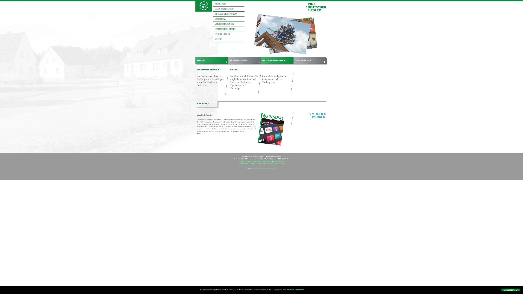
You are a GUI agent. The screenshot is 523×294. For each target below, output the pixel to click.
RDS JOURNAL (220, 19)
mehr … (199, 133)
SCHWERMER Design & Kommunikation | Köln (265, 168)
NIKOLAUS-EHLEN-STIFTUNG (226, 14)
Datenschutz (267, 161)
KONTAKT (218, 39)
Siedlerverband (244, 163)
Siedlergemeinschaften (276, 163)
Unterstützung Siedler (259, 163)
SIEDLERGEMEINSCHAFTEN (225, 29)
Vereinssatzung (278, 161)
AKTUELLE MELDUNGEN (224, 24)
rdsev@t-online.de (245, 161)
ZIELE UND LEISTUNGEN (224, 9)
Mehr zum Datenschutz (295, 289)
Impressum (257, 161)
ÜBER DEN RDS (220, 4)
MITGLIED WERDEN (222, 34)
